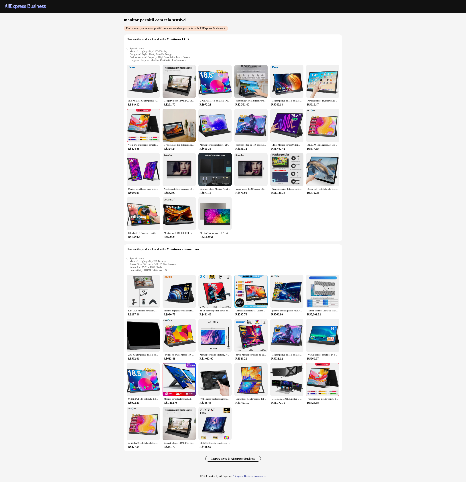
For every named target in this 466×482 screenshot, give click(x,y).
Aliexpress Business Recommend (249, 476)
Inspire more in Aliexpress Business (233, 458)
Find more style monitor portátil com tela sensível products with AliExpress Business (174, 28)
